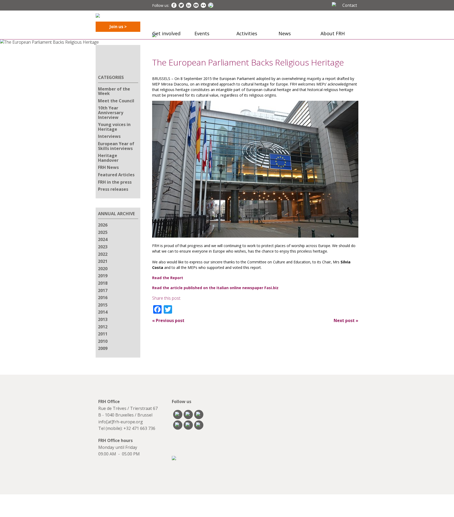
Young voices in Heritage (114, 127)
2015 (102, 305)
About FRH (333, 33)
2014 (102, 312)
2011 (102, 334)
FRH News (108, 167)
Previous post (168, 320)
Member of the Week (114, 91)
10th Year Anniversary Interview (110, 112)
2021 (102, 261)
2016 (102, 297)
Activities (246, 33)
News (284, 33)
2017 (102, 290)
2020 (102, 269)
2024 (102, 239)
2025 (102, 232)
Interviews (109, 136)
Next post (346, 320)
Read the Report (167, 277)
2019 (102, 276)
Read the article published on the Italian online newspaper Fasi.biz (215, 287)
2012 (102, 327)
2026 (102, 225)
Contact (349, 5)
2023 (102, 247)
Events (201, 33)
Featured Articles (116, 175)
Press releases (113, 189)
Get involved (166, 33)
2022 (102, 254)
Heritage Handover (108, 158)
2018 (102, 283)
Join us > (118, 26)
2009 (102, 348)
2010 (102, 341)
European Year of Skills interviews (116, 146)
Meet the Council (116, 101)
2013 (102, 319)
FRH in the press (115, 182)
